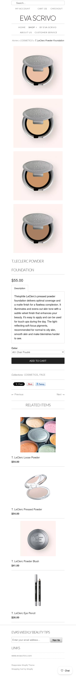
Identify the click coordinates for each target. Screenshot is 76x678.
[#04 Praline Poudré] (38, 229)
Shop (32, 27)
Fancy (40, 384)
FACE (42, 374)
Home (22, 27)
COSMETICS (26, 40)
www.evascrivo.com (21, 655)
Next (59, 394)
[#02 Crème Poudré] (38, 124)
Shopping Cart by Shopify (22, 669)
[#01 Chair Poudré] (38, 71)
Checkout (57, 8)
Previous (19, 394)
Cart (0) (42, 8)
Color (14, 348)
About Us (26, 32)
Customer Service (46, 32)
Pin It (30, 384)
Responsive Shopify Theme (22, 665)
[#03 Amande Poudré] (38, 176)
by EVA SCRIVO (48, 27)
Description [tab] (19, 288)
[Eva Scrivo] (38, 18)
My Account (22, 8)
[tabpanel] (38, 317)
